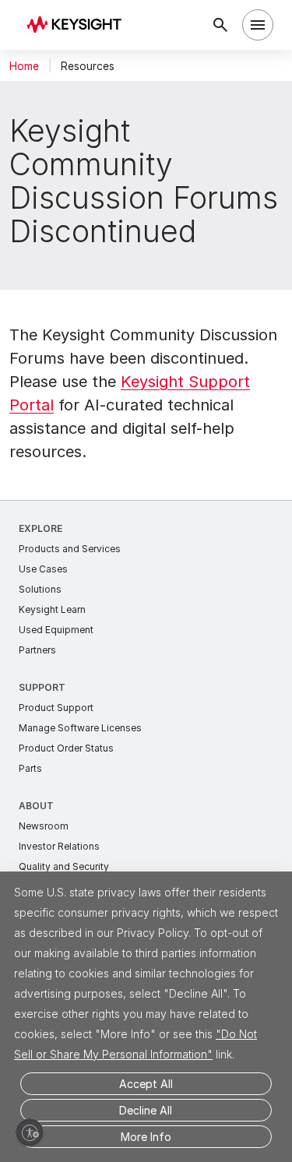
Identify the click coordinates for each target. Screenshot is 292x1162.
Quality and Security (64, 866)
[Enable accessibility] (30, 1132)
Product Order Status (66, 748)
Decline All (145, 1110)
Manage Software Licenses (80, 728)
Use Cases (43, 569)
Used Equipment (56, 630)
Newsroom (44, 826)
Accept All (146, 1083)
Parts (30, 768)
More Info (146, 1136)
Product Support (56, 707)
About (36, 806)
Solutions (40, 589)
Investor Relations (59, 846)
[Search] (220, 25)
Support (42, 687)
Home (24, 66)
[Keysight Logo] (79, 25)
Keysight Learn (52, 609)
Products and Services (70, 549)
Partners (37, 650)
